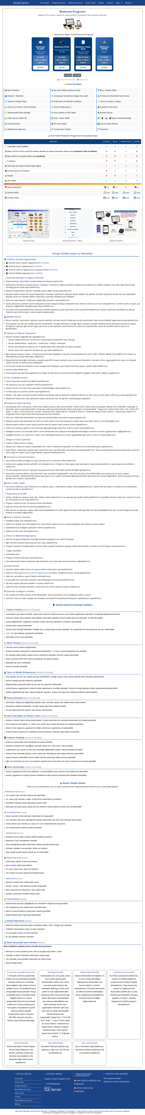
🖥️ (105, 187)
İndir (108, 193)
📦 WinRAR (77, 75)
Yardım (18, 1097)
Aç (108, 187)
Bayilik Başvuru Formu (24, 1100)
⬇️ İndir (41, 67)
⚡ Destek (68, 75)
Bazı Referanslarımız (23, 1089)
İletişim (18, 1104)
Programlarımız (21, 1086)
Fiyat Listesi (19, 1093)
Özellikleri (45, 263)
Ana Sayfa (18, 1078)
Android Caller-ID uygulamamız (36, 573)
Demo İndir (19, 1082)
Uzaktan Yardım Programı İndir (57, 1079)
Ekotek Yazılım (21, 2)
